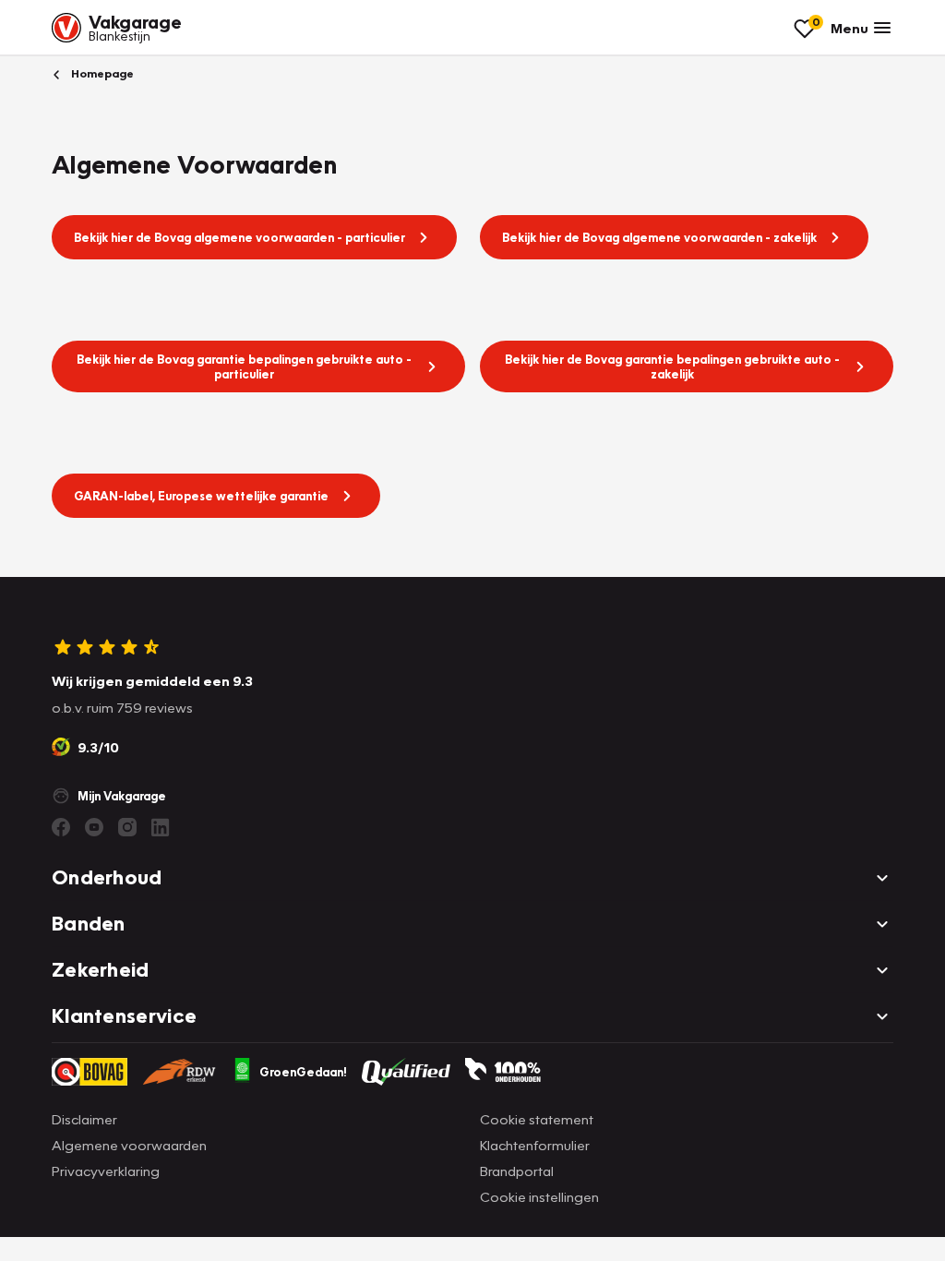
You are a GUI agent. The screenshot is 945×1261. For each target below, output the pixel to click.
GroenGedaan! (303, 1071)
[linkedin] (160, 827)
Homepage (101, 73)
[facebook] (61, 827)
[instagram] (127, 827)
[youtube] (94, 827)
